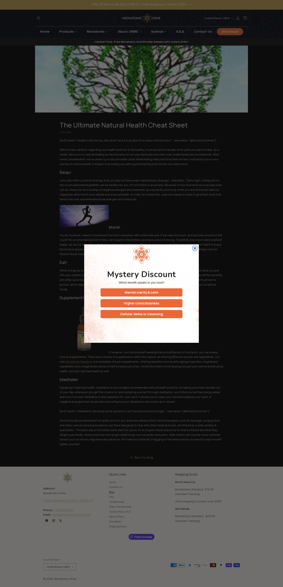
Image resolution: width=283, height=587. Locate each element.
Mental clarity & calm (141, 292)
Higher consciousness (141, 303)
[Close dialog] (195, 248)
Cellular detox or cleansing (141, 314)
